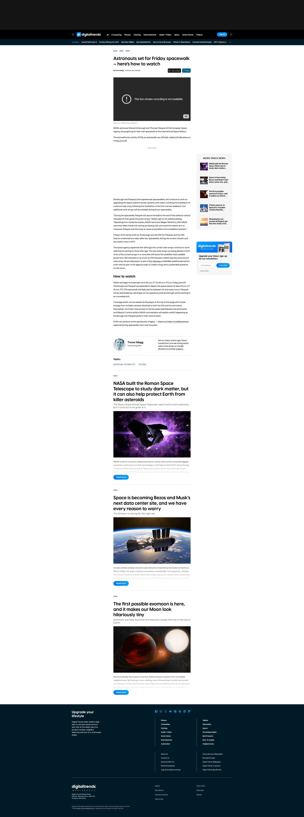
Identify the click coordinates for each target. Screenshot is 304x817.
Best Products (208, 736)
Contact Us (165, 758)
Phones (163, 720)
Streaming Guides (209, 732)
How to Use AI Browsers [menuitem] (162, 42)
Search (231, 34)
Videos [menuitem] (199, 35)
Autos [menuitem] (176, 35)
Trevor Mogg (119, 71)
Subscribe (223, 265)
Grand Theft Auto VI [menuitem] (89, 42)
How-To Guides (208, 740)
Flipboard (189, 711)
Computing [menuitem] (116, 35)
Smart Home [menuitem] (187, 35)
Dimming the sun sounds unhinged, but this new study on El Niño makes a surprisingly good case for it (218, 225)
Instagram (161, 711)
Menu (73, 34)
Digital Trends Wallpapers (212, 762)
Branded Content (209, 758)
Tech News (142, 364)
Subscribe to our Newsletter (213, 754)
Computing (165, 724)
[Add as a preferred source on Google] (174, 70)
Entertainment (166, 740)
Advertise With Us (167, 762)
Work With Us (159, 790)
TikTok (175, 711)
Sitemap (199, 794)
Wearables (207, 724)
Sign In (222, 34)
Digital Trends (84, 37)
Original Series (208, 744)
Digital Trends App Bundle (212, 770)
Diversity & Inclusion (161, 794)
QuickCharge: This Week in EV (124, 364)
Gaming (164, 728)
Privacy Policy (204, 271)
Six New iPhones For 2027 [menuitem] (109, 42)
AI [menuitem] (108, 35)
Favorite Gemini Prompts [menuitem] (202, 42)
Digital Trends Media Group (85, 808)
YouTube (170, 711)
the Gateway (155, 261)
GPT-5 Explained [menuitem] (220, 42)
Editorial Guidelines (168, 766)
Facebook (156, 711)
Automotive (165, 744)
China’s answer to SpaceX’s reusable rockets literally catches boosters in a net (218, 210)
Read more (121, 477)
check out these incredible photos (173, 321)
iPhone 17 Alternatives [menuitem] (181, 42)
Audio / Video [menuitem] (165, 35)
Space (205, 728)
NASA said (156, 218)
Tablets (205, 720)
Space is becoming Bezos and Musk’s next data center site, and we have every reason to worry (218, 182)
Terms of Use (159, 799)
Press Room (200, 790)
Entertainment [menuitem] (150, 35)
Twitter (165, 711)
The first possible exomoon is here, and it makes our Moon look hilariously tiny (218, 195)
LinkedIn (184, 711)
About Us (164, 754)
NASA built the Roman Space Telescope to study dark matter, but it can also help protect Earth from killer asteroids (218, 169)
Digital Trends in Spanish (211, 766)
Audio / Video (166, 732)
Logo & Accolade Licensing (170, 770)
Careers (157, 786)
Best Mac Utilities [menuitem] (127, 42)
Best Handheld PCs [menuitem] (143, 42)
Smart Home (166, 736)
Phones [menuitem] (127, 35)
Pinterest (180, 711)
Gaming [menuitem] (137, 35)
